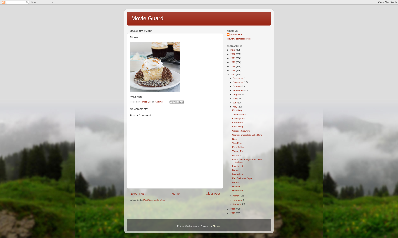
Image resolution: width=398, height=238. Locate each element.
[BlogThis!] (174, 102)
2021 (233, 58)
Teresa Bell (236, 34)
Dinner (235, 170)
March (236, 196)
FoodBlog (237, 110)
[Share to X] (176, 102)
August (236, 94)
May (235, 107)
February (238, 200)
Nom (234, 139)
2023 (233, 50)
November (238, 82)
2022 (233, 54)
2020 (233, 62)
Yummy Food (238, 151)
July (235, 99)
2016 (233, 209)
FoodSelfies (238, 147)
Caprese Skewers (241, 131)
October (237, 86)
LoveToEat (237, 166)
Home (176, 193)
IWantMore (237, 174)
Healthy (236, 186)
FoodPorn (237, 155)
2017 (233, 74)
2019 (233, 66)
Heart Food (237, 190)
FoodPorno (237, 122)
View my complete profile (239, 39)
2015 (233, 213)
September (238, 90)
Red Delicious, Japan (242, 178)
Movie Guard (147, 18)
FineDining (237, 127)
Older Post (213, 193)
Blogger (216, 226)
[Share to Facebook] (179, 102)
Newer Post (137, 193)
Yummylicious (239, 114)
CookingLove (238, 118)
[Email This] (171, 102)
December (238, 78)
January (237, 204)
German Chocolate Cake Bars (247, 135)
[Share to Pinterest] (182, 102)
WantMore (237, 143)
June (235, 103)
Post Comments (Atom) (154, 200)
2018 (233, 70)
